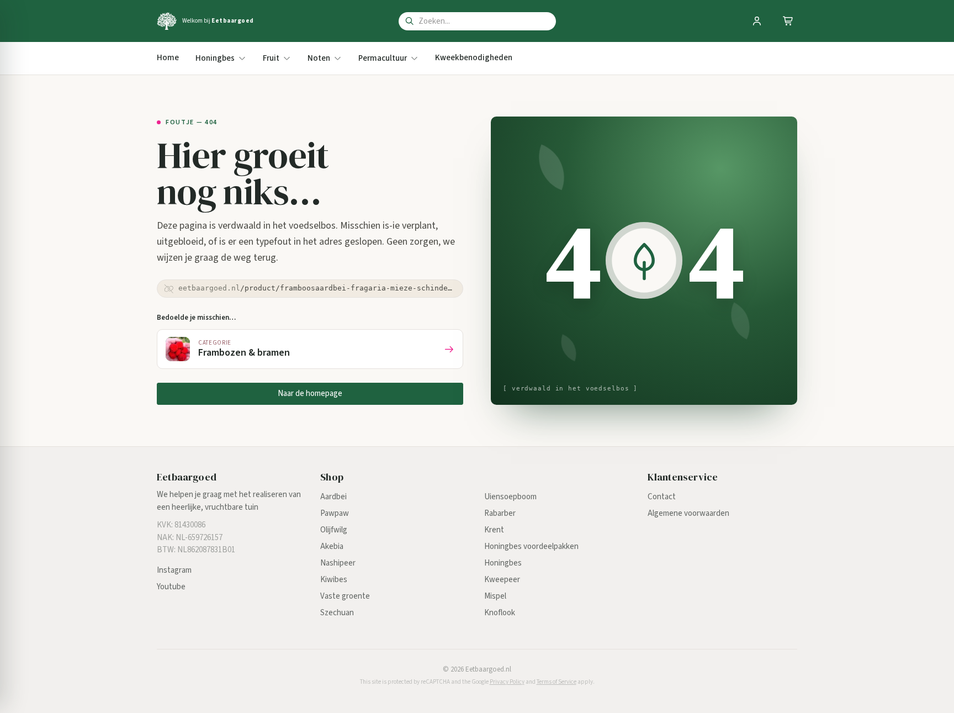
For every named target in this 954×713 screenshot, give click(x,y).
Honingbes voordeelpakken (531, 546)
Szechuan (337, 613)
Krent (494, 530)
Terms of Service (556, 682)
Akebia (331, 546)
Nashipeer (338, 563)
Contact (662, 497)
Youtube (171, 587)
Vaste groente (345, 596)
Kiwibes (333, 579)
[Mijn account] (757, 21)
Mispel (495, 596)
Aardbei (333, 497)
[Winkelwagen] (788, 21)
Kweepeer (502, 579)
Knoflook (499, 613)
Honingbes (503, 563)
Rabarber (500, 513)
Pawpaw (334, 513)
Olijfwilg (333, 530)
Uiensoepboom (510, 497)
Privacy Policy (507, 682)
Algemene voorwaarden (688, 513)
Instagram (174, 570)
